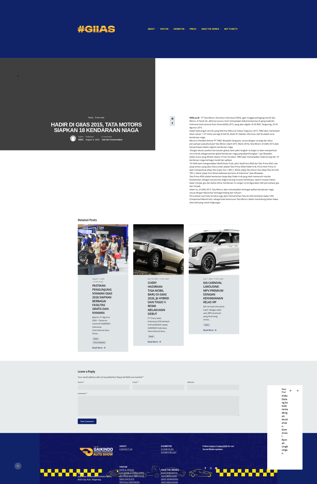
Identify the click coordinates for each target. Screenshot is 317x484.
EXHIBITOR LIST (168, 452)
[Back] (17, 76)
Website (190, 382)
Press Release (99, 342)
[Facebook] (172, 123)
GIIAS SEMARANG (169, 479)
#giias (212, 446)
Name (81, 382)
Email (136, 382)
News (90, 118)
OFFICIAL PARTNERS (129, 482)
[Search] (17, 466)
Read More (97, 347)
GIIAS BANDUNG (169, 476)
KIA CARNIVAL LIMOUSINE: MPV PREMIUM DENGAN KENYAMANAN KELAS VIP (213, 292)
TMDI (238, 117)
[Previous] (290, 390)
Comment (82, 393)
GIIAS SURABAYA (169, 473)
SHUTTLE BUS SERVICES (131, 476)
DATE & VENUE (126, 470)
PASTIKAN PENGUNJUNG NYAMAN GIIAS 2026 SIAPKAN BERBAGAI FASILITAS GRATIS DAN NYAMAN (102, 299)
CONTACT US (125, 449)
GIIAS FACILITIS (126, 479)
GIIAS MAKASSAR (169, 482)
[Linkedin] (172, 119)
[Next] (297, 390)
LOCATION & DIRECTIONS (131, 473)
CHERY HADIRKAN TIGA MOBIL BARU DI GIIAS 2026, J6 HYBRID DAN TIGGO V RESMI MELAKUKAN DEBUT (158, 298)
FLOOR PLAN (167, 449)
